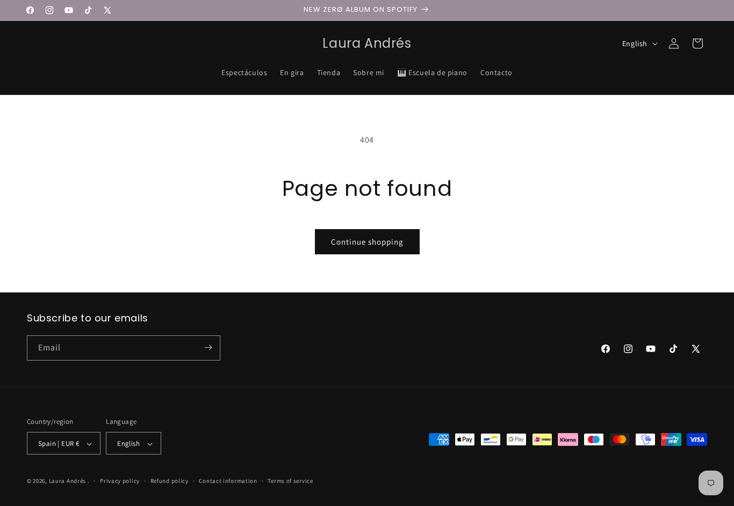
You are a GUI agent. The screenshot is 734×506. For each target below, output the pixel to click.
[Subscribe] (208, 347)
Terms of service (290, 481)
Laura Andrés (67, 481)
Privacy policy (120, 481)
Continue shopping (367, 242)
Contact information (228, 481)
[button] (697, 43)
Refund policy (169, 481)
